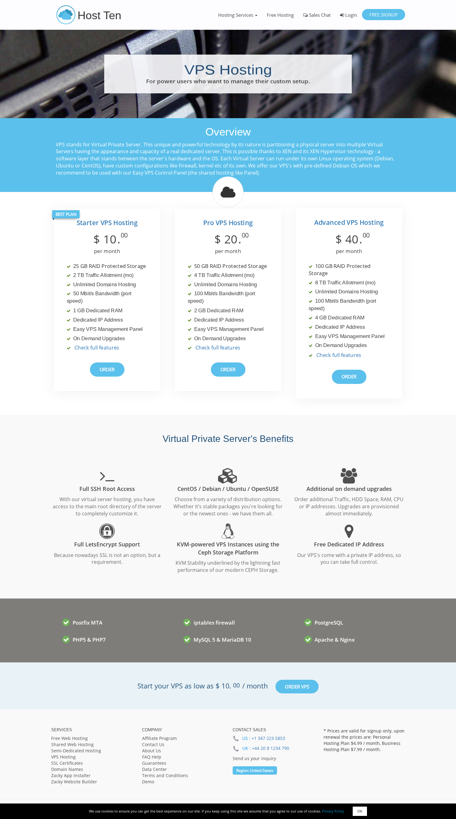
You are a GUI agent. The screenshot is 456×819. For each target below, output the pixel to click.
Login (350, 15)
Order (107, 369)
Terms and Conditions (165, 775)
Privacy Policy (333, 811)
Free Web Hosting (69, 738)
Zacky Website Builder (74, 782)
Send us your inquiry (254, 758)
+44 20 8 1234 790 (270, 748)
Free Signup (383, 14)
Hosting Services (236, 15)
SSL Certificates (67, 763)
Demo (148, 782)
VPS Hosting (63, 757)
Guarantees (154, 763)
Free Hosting (280, 15)
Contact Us (153, 744)
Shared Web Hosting (72, 744)
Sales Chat (319, 15)
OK (359, 811)
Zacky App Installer (71, 775)
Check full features (96, 347)
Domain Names (67, 769)
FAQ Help (151, 757)
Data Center (154, 769)
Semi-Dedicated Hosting (76, 751)
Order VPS (297, 686)
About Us (151, 751)
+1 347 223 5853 (268, 738)
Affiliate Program (159, 738)
